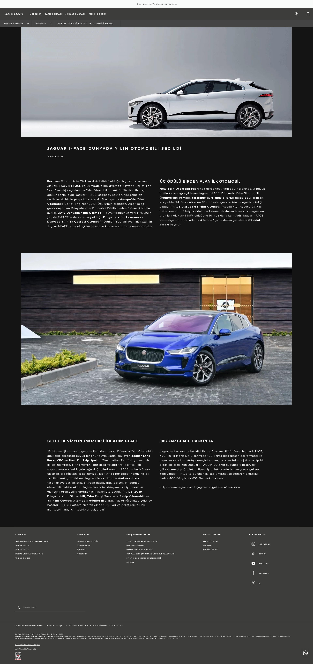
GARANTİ (81, 550)
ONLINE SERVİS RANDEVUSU (139, 550)
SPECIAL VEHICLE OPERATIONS (29, 554)
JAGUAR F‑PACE (22, 545)
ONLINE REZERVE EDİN (87, 541)
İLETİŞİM (130, 562)
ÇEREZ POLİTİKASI (98, 626)
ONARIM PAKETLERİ (135, 545)
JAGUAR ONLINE (210, 550)
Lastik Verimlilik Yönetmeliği (25, 649)
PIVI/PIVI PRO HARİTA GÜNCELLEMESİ (144, 558)
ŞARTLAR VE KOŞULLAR (56, 626)
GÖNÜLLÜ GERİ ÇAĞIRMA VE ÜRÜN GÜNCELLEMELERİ (151, 554)
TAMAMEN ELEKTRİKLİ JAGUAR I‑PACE (32, 541)
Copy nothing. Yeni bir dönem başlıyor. (157, 4)
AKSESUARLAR (83, 545)
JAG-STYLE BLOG (210, 541)
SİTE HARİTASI (116, 626)
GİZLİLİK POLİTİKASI (78, 626)
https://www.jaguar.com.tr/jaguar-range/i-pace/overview (200, 487)
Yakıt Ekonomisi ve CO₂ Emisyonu (27, 645)
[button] (308, 14)
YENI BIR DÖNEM (22, 558)
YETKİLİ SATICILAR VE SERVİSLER (142, 541)
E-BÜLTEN (207, 545)
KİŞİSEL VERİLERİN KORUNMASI (29, 626)
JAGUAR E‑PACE (22, 550)
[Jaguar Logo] (14, 14)
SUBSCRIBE (82, 554)
